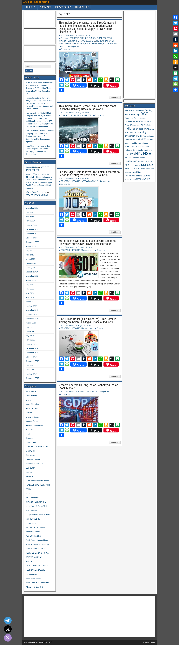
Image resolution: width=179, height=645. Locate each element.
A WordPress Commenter (36, 192)
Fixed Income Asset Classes (37, 481)
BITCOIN (29, 430)
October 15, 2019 (85, 247)
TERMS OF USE (82, 7)
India (28, 493)
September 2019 (32, 319)
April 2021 (30, 255)
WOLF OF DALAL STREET (37, 2)
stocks (146, 175)
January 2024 (31, 225)
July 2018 (29, 365)
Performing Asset (33, 532)
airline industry (31, 396)
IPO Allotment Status (147, 136)
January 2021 (31, 268)
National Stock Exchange (136, 150)
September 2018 (32, 361)
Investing (141, 132)
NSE (147, 153)
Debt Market (31, 455)
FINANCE (84, 38)
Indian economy (32, 498)
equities (29, 472)
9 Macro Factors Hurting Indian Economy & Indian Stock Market (88, 386)
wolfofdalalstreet (67, 35)
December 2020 (32, 272)
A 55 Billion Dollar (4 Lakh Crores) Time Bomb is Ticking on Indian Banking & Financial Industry (87, 320)
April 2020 (30, 297)
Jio (126, 139)
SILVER (29, 561)
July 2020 (29, 285)
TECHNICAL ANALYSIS (35, 570)
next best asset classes (35, 527)
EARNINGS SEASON (34, 464)
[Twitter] (175, 23)
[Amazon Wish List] (175, 62)
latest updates (31, 510)
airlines (28, 400)
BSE (144, 113)
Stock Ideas (150, 169)
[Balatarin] (175, 73)
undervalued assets (33, 578)
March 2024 (30, 221)
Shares (142, 169)
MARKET (131, 140)
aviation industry (32, 417)
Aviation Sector (32, 421)
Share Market (132, 168)
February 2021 (31, 263)
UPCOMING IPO (143, 179)
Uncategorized (73, 46)
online (28, 174)
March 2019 (30, 340)
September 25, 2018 (86, 392)
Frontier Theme (149, 642)
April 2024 (30, 217)
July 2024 (29, 212)
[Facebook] (175, 17)
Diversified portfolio (33, 459)
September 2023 (32, 242)
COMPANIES (132, 121)
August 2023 (31, 246)
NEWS (132, 154)
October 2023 (31, 238)
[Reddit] (175, 45)
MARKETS (141, 139)
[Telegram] (175, 78)
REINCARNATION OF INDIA (37, 544)
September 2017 (32, 378)
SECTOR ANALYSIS (93, 44)
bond (28, 434)
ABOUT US (30, 7)
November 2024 (32, 208)
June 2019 (30, 331)
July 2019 (29, 327)
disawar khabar (32, 167)
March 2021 (30, 259)
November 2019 (32, 310)
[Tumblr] (175, 39)
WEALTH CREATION (34, 587)
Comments (65, 49)
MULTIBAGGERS (88, 41)
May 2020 (30, 293)
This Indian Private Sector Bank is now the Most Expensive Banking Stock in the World (87, 107)
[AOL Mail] (175, 67)
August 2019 (31, 323)
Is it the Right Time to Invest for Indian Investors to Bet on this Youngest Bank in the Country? (89, 173)
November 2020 (32, 276)
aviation (29, 413)
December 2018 (32, 348)
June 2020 (30, 289)
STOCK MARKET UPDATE (37, 566)
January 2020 (31, 306)
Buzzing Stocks (139, 118)
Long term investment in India (38, 515)
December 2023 (32, 229)
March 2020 (30, 302)
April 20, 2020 (83, 178)
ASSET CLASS (32, 408)
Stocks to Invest (130, 179)
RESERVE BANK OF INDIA (37, 553)
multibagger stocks (139, 143)
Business (64, 38)
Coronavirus (146, 121)
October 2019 (31, 314)
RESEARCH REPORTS (74, 44)
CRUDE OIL (30, 451)
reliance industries (137, 158)
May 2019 (30, 336)
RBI (126, 158)
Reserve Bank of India (145, 161)
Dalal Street (136, 125)
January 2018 (31, 374)
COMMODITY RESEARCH (37, 447)
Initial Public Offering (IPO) (36, 506)
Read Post (114, 97)
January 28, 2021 (85, 35)
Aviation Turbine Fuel (34, 425)
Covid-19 (128, 125)
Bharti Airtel (139, 110)
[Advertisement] (39, 18)
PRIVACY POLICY (63, 7)
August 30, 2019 (84, 325)
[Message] (175, 84)
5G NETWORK (32, 391)
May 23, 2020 (83, 112)
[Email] (175, 34)
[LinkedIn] (175, 51)
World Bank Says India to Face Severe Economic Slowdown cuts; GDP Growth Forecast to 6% (87, 242)
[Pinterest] (175, 28)
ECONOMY (74, 38)
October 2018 (31, 357)
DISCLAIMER (45, 7)
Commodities (31, 442)
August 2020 (31, 280)
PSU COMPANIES (33, 536)
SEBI (127, 165)
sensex (147, 165)
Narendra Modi (143, 147)
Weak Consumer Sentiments (37, 583)
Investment (130, 136)
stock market (131, 172)
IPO (137, 136)
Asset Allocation (32, 404)
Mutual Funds (131, 146)
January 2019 (31, 344)
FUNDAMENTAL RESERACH (101, 38)
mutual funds (31, 523)
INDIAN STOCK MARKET (69, 41)
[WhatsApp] (175, 56)
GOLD (28, 489)
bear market (129, 110)
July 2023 (29, 251)
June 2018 (30, 370)
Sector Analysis (135, 165)
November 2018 (32, 353)
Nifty (139, 153)
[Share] (175, 90)
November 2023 (32, 234)
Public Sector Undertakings (37, 540)
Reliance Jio (131, 161)
